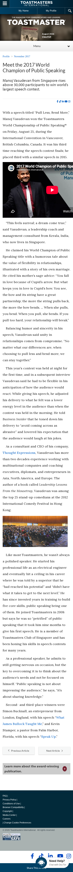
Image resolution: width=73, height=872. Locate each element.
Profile (6, 56)
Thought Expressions (19, 453)
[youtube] (66, 101)
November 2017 (22, 56)
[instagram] (69, 101)
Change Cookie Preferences (17, 822)
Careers (6, 819)
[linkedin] (63, 101)
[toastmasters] (36, 20)
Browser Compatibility (13, 807)
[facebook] (57, 101)
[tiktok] (60, 101)
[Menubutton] (5, 3)
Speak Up (48, 737)
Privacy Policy (9, 799)
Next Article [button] (53, 750)
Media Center (9, 815)
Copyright (7, 811)
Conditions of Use (11, 803)
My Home (24, 10)
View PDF (46, 36)
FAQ (5, 796)
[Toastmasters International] (36, 3)
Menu (37, 46)
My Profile (51, 10)
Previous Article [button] (20, 750)
